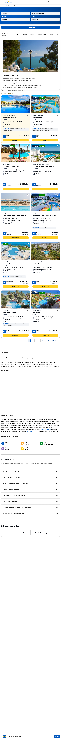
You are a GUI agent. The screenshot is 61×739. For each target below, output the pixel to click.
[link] (9, 2)
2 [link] (32, 340)
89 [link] (48, 340)
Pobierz (57, 736)
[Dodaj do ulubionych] (27, 97)
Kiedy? (33, 11)
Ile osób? (33, 16)
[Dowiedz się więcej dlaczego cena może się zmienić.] (28, 135)
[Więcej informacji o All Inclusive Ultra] (43, 222)
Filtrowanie (29, 27)
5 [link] (42, 340)
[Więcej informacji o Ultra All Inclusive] (43, 124)
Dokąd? (3, 11)
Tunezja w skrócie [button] (10, 75)
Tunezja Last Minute (32, 431)
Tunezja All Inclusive (45, 429)
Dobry (7, 135)
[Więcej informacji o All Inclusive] (11, 124)
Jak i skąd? (4, 16)
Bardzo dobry (9, 281)
